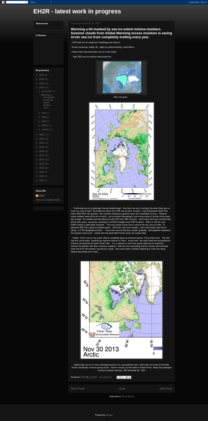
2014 (42, 168)
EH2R (41, 195)
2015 (42, 163)
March (45, 125)
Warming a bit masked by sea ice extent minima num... (47, 101)
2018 (42, 151)
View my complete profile (48, 200)
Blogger (109, 415)
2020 (42, 143)
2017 (42, 155)
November (47, 91)
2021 (42, 139)
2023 (42, 87)
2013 (42, 172)
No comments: (106, 377)
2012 (42, 176)
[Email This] (118, 377)
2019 (42, 147)
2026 (42, 75)
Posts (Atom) (128, 396)
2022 (42, 134)
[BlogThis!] (121, 377)
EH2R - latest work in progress (77, 11)
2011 (41, 180)
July (44, 113)
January (46, 129)
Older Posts (166, 388)
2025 (42, 79)
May (44, 117)
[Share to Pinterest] (129, 377)
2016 (42, 159)
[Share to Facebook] (126, 377)
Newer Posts (78, 388)
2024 (42, 83)
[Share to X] (123, 377)
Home (122, 388)
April (44, 121)
